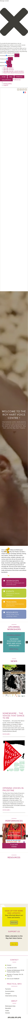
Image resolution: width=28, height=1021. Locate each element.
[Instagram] (12, 1018)
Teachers (11, 602)
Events (10, 591)
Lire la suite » (6, 734)
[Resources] (4, 612)
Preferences (19, 76)
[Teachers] (4, 602)
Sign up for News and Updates (14, 912)
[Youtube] (19, 1018)
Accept (3, 76)
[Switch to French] (24, 92)
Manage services (8, 69)
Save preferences (6, 79)
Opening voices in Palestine (13, 789)
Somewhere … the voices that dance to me (13, 715)
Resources (12, 612)
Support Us (14, 931)
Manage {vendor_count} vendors (13, 71)
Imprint (5, 85)
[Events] (4, 591)
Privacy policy (7, 83)
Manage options (8, 68)
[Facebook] (9, 1018)
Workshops (12, 581)
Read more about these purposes (13, 73)
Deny (10, 76)
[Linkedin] (16, 1018)
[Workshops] (4, 581)
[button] (14, 22)
